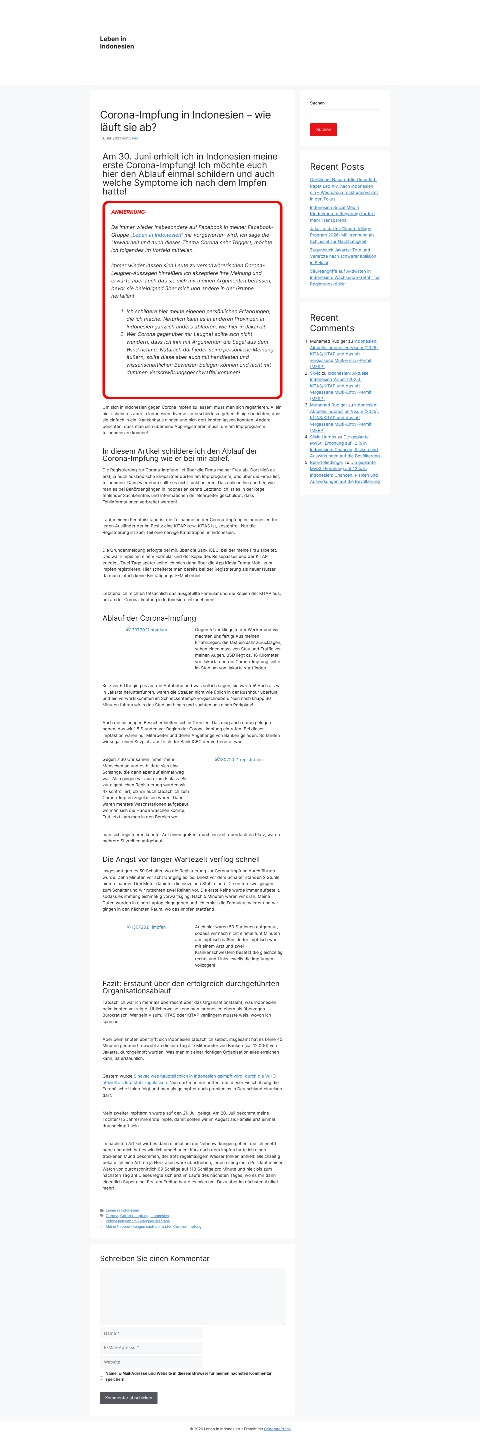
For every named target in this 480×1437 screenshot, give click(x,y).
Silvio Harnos (323, 436)
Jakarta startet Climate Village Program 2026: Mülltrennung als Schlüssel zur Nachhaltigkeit (342, 235)
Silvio (315, 373)
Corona (112, 1216)
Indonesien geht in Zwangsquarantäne (138, 1221)
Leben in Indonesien (117, 42)
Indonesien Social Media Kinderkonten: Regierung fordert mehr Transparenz (342, 214)
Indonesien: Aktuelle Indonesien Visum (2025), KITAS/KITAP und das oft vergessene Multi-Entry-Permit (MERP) (344, 354)
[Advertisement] (265, 42)
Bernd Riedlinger (326, 462)
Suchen (317, 103)
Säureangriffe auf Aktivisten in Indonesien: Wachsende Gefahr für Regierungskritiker (345, 277)
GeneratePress (277, 1429)
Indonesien (159, 1216)
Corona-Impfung (134, 1216)
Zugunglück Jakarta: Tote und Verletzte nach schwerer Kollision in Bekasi (343, 256)
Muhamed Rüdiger (328, 404)
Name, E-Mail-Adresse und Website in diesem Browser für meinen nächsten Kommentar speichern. (189, 1376)
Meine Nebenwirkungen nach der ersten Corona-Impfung (154, 1226)
